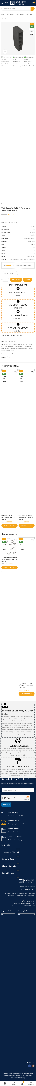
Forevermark (5, 204)
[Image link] (8, 986)
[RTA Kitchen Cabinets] (18, 740)
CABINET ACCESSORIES (16, 346)
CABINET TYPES (28, 346)
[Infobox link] (18, 814)
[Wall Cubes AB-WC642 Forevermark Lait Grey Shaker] (9, 441)
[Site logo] (18, 3)
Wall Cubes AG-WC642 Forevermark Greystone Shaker (26, 517)
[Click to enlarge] (5, 51)
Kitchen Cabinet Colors (18, 766)
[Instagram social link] (9, 357)
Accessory (12, 344)
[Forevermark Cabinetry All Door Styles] (5, 706)
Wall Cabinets (20, 15)
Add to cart (16, 279)
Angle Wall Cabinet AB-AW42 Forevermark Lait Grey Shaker (26, 686)
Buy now (27, 279)
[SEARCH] (33, 9)
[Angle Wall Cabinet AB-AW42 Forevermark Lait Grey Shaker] (27, 609)
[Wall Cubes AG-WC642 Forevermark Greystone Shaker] (27, 441)
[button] (18, 849)
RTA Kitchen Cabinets (18, 745)
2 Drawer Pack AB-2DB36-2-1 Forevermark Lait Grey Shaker (9, 559)
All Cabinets (10, 15)
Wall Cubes (29, 15)
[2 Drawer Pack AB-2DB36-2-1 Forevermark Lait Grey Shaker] (9, 546)
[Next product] (7, 19)
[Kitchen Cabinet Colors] (18, 761)
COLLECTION (5, 348)
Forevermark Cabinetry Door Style (20, 348)
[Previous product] (2, 19)
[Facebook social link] (7, 357)
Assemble (26, 344)
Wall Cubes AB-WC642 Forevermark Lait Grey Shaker (8, 517)
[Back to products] (5, 19)
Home (3, 15)
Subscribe (6, 804)
